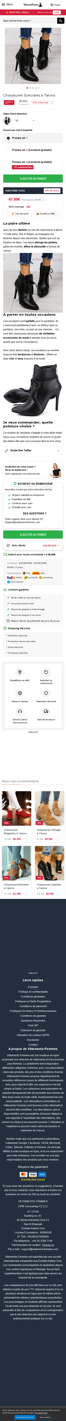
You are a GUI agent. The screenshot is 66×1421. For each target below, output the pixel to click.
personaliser (45, 1417)
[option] (33, 56)
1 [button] (28, 88)
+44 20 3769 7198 (42, 1240)
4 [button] (36, 88)
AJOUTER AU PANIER (33, 179)
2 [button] (30, 88)
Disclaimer (33, 1040)
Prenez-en (20, 137)
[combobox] (29, 21)
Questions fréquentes (33, 1020)
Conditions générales (33, 996)
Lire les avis (49, 545)
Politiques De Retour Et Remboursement (33, 1011)
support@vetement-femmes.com (39, 1249)
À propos (33, 987)
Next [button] (60, 53)
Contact (33, 1044)
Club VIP (33, 1025)
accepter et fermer (25, 1417)
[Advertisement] (33, 754)
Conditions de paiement (33, 1006)
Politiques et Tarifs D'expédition (33, 1001)
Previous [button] (6, 53)
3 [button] (33, 88)
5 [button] (39, 88)
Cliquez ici (48, 1245)
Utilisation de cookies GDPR (33, 1035)
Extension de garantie (33, 1030)
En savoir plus (41, 1413)
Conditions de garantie (33, 1015)
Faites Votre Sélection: (15, 114)
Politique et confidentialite (33, 991)
